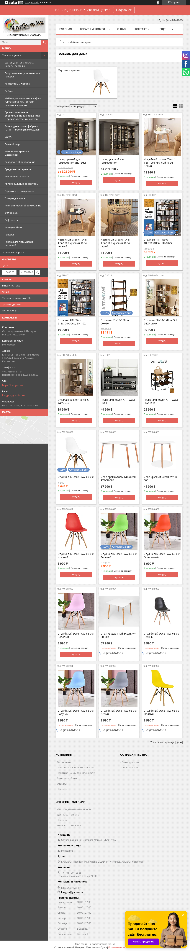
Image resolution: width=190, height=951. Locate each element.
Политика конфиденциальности (76, 773)
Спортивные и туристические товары (22, 74)
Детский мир (12, 144)
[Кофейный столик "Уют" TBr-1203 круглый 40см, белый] (162, 137)
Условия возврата (13, 252)
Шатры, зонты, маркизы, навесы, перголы (19, 64)
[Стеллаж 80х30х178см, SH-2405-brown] (162, 297)
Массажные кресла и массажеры (17, 153)
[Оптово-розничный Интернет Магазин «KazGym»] (24, 25)
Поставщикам (130, 767)
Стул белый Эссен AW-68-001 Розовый (76, 635)
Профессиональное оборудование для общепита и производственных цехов (22, 116)
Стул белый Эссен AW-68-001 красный (76, 555)
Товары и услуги (11, 55)
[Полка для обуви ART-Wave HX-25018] (162, 377)
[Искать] (44, 42)
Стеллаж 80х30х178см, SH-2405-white (74, 401)
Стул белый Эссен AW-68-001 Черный (162, 635)
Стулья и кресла (69, 70)
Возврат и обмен (67, 778)
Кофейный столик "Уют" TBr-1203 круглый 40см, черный (73, 243)
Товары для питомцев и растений (19, 243)
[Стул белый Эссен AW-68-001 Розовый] (76, 611)
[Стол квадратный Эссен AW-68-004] (119, 611)
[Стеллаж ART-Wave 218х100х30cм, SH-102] (76, 297)
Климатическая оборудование (23, 205)
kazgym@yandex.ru (13, 395)
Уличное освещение (17, 176)
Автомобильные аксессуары (21, 183)
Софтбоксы (11, 220)
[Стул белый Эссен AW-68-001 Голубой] (76, 688)
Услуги (8, 136)
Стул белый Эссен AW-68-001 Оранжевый (162, 555)
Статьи (61, 794)
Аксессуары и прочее (17, 83)
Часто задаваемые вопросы (74, 809)
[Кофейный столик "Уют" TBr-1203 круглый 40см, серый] (119, 217)
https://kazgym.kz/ (12, 385)
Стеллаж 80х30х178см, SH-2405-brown (161, 321)
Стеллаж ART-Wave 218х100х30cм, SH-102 (72, 321)
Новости (62, 789)
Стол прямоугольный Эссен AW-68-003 (118, 478)
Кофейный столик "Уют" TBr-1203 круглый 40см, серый (116, 243)
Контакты (142, 29)
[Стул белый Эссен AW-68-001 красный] (76, 531)
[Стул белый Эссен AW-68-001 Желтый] (162, 688)
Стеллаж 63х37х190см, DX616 (115, 321)
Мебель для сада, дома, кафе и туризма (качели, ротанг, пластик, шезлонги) (23, 102)
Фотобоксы (11, 212)
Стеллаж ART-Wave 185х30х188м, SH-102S (158, 241)
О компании (64, 762)
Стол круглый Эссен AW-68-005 (161, 478)
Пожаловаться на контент (122, 947)
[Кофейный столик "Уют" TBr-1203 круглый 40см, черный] (76, 217)
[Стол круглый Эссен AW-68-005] (162, 454)
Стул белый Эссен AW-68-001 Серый (119, 712)
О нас (121, 29)
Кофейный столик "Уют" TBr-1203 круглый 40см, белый (159, 163)
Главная (65, 29)
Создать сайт (32, 2)
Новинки (62, 820)
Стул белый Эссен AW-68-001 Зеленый (119, 555)
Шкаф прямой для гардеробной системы (72, 161)
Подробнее (124, 10)
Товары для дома (15, 198)
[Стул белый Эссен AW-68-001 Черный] (162, 611)
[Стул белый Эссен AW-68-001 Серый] (119, 688)
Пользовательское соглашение (75, 767)
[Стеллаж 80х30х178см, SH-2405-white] (76, 377)
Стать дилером (131, 762)
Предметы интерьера (18, 169)
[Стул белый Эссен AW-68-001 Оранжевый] (162, 531)
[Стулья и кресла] (101, 82)
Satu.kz (111, 944)
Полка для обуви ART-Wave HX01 (118, 401)
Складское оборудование (20, 162)
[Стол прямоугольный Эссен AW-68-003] (119, 454)
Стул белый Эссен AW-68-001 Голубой (76, 712)
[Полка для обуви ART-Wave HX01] (119, 377)
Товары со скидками (69, 825)
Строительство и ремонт (19, 191)
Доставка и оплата (68, 814)
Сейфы (9, 91)
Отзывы (62, 783)
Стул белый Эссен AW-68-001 (76, 477)
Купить (76, 182)
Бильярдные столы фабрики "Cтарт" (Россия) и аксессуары (22, 128)
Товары (9, 234)
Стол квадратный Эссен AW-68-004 (119, 635)
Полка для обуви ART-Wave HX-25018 (161, 401)
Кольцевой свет (14, 227)
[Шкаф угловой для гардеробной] (119, 137)
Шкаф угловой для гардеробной (112, 161)
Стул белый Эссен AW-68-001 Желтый (162, 712)
